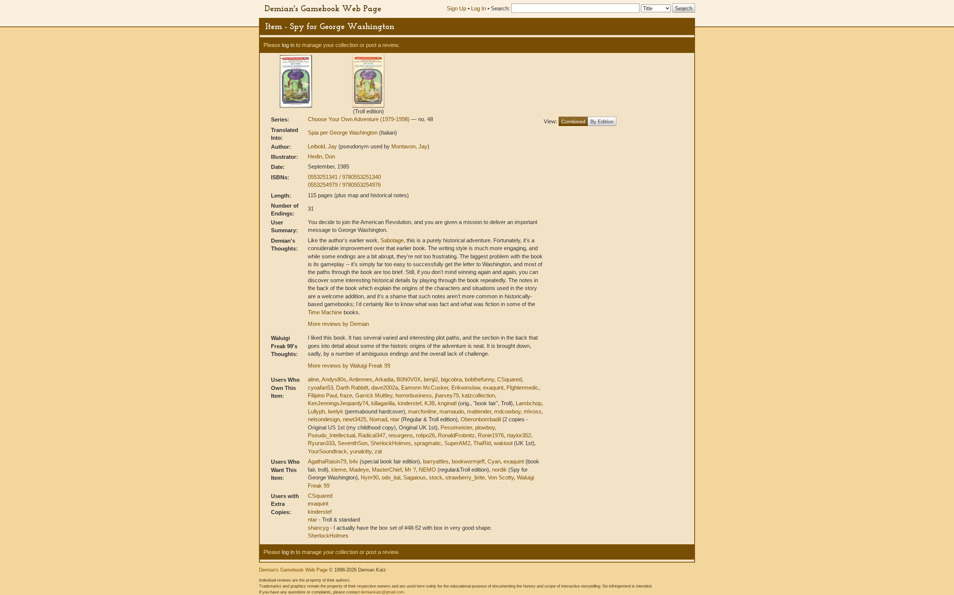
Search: (500, 8)
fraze (346, 395)
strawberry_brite (465, 477)
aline (313, 379)
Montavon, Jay (409, 146)
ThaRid (482, 443)
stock (435, 477)
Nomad (378, 419)
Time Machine (325, 312)
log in (288, 45)
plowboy (485, 427)
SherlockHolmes (390, 443)
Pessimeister (456, 427)
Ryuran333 (321, 443)
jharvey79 (447, 395)
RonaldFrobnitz (456, 435)
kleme (338, 469)
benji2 (431, 379)
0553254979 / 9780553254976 (344, 185)
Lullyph (316, 411)
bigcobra (451, 379)
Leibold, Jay (323, 146)
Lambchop (528, 403)
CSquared (509, 379)
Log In (478, 8)
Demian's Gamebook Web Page (323, 8)
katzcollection (478, 395)
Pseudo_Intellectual (331, 435)
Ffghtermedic (522, 387)
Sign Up (456, 8)
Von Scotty (501, 477)
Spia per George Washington (343, 132)
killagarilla (383, 403)
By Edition (602, 122)
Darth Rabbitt (352, 387)
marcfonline (422, 411)
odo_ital (391, 477)
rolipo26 (425, 435)
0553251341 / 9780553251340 (344, 177)
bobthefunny (479, 379)
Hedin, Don (321, 156)
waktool (503, 443)
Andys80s (334, 379)
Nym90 (370, 477)
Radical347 (371, 435)
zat (378, 451)
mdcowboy (507, 411)
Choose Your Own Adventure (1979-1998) (359, 119)
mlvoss (532, 411)
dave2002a (384, 387)
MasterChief (387, 469)
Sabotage (392, 240)
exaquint (493, 387)
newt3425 (354, 419)
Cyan (493, 461)
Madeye (359, 469)
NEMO (427, 469)
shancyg (319, 528)
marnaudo (451, 411)
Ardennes (360, 379)
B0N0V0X (409, 379)
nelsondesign (324, 419)
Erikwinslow (465, 387)
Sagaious (414, 477)
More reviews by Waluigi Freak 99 (349, 365)
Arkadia (384, 379)
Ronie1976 (491, 435)
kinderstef (409, 403)
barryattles (436, 461)
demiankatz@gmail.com (382, 592)
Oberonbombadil (481, 419)
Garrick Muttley (373, 395)
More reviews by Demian (338, 324)
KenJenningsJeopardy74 (338, 403)
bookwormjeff (468, 461)
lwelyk (335, 411)
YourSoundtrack (327, 451)
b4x (353, 461)
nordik (499, 469)
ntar (394, 419)
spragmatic (427, 443)
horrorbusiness (413, 395)
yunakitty (361, 451)
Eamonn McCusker (424, 387)
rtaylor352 (519, 435)
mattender (479, 411)
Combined (573, 122)
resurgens (400, 435)
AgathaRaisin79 (327, 461)
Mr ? (410, 469)
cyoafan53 (320, 387)
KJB (429, 403)
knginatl (447, 403)
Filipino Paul (322, 395)
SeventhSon (352, 443)
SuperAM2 (457, 443)
